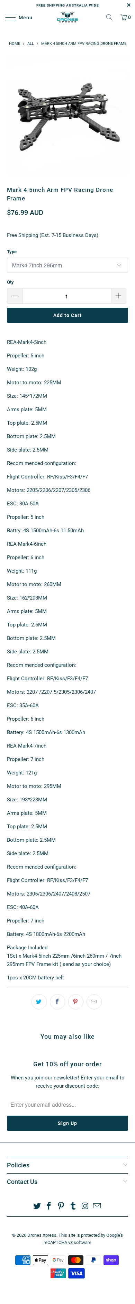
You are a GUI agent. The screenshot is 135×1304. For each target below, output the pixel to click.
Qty (10, 282)
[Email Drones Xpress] (97, 1206)
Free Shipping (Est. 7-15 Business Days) (52, 235)
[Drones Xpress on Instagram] (85, 1206)
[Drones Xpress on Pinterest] (61, 1206)
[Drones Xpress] (67, 17)
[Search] (109, 17)
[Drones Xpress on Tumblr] (73, 1206)
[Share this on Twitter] (39, 1001)
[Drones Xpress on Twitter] (37, 1206)
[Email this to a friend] (94, 1001)
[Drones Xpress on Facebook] (49, 1206)
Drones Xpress (41, 1235)
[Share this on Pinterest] (75, 1001)
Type (12, 251)
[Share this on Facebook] (57, 1001)
